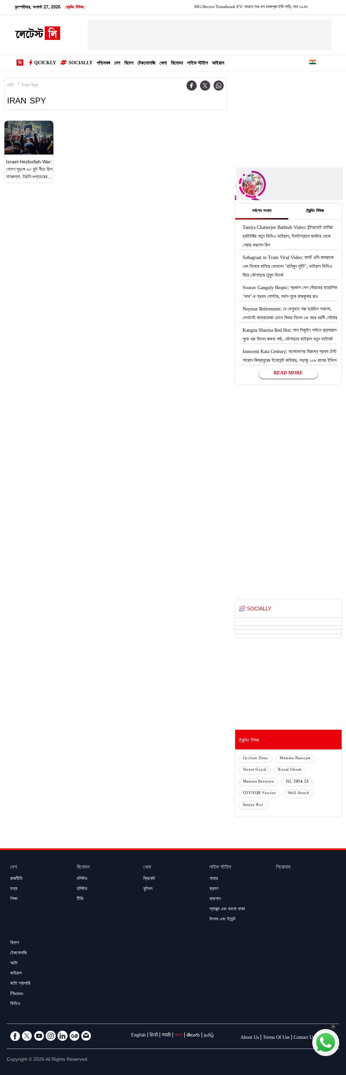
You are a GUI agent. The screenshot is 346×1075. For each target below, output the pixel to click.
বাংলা (178, 1035)
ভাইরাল (218, 64)
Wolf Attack (299, 793)
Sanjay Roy (253, 805)
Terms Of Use (276, 1038)
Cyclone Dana (255, 759)
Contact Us (304, 1038)
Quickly (45, 63)
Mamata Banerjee (295, 759)
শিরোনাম (283, 868)
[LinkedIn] (62, 1036)
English (138, 1035)
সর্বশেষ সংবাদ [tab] (261, 211)
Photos (16, 994)
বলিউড (82, 879)
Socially (81, 63)
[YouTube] (39, 1036)
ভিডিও (15, 1004)
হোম (10, 85)
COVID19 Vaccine (259, 793)
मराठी (166, 1035)
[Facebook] (192, 85)
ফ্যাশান (215, 899)
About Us (250, 1038)
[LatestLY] (37, 35)
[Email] (86, 1036)
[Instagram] (51, 1036)
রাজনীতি (16, 879)
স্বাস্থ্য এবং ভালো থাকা (227, 909)
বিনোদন (177, 64)
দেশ (117, 64)
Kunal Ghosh (290, 770)
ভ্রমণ (213, 889)
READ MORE (288, 373)
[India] (312, 63)
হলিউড (82, 889)
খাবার (213, 879)
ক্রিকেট (149, 879)
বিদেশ (128, 64)
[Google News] (74, 1036)
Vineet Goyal (255, 770)
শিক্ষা (14, 899)
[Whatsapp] (219, 85)
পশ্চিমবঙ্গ (103, 64)
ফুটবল (147, 889)
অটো (14, 963)
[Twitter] (205, 85)
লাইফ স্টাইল (197, 64)
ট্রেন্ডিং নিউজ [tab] (315, 211)
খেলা (163, 64)
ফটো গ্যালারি (20, 984)
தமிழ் (209, 1035)
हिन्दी (154, 1035)
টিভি (80, 899)
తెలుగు (193, 1035)
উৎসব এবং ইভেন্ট (222, 920)
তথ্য (13, 889)
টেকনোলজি (146, 64)
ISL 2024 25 (297, 782)
